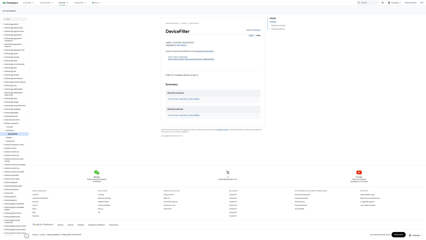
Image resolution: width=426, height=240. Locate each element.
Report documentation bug (370, 198)
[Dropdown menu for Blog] (101, 2)
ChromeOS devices (170, 202)
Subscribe (398, 235)
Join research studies (367, 205)
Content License (222, 130)
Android (35, 195)
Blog (96, 3)
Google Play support (367, 202)
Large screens (169, 195)
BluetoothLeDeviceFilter (193, 59)
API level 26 (256, 30)
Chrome (70, 225)
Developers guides (301, 198)
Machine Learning (104, 198)
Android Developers (172, 23)
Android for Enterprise (40, 198)
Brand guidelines (53, 235)
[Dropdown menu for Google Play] (86, 2)
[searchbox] (15, 19)
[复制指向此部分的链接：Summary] (180, 84)
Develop (62, 3)
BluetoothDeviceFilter (176, 59)
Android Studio (411, 3)
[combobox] (368, 3)
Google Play (78, 3)
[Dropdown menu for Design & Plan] (53, 2)
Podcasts (36, 216)
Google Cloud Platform (96, 225)
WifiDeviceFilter (208, 59)
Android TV (168, 209)
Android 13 (233, 209)
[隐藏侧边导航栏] (27, 236)
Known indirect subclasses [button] (191, 58)
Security (35, 202)
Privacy (100, 209)
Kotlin (251, 35)
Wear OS (167, 198)
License (42, 235)
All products (113, 225)
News (34, 209)
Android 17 (233, 195)
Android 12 (233, 212)
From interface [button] (183, 99)
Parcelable (181, 45)
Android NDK (299, 209)
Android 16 (233, 198)
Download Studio (301, 205)
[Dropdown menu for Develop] (68, 2)
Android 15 (233, 202)
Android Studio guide (302, 195)
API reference (9, 11)
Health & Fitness (103, 202)
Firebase (81, 225)
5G (99, 212)
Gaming (101, 195)
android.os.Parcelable (205, 51)
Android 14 (233, 205)
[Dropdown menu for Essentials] (34, 2)
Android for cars (169, 205)
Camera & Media (104, 205)
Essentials (27, 3)
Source (35, 205)
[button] (14, 24)
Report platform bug (367, 195)
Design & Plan (45, 3)
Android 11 (233, 216)
